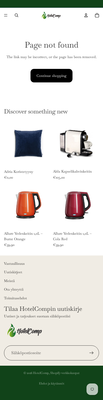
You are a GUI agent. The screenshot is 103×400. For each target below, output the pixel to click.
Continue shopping (51, 75)
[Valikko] (6, 15)
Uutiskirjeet (13, 272)
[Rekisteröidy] (91, 353)
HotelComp (41, 373)
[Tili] (86, 15)
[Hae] (16, 15)
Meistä (9, 281)
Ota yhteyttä (14, 289)
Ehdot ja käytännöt (51, 383)
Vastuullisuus (14, 263)
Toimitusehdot (15, 298)
